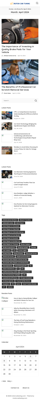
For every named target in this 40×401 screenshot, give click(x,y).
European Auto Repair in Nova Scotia (15, 259)
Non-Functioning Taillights (11, 275)
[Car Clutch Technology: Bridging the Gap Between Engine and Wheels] (7, 126)
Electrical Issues (8, 256)
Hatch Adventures (9, 268)
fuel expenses (7, 265)
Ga (30, 265)
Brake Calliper (25, 244)
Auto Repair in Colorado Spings (13, 232)
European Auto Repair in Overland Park (16, 262)
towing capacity (8, 281)
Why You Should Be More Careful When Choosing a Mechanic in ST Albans (24, 310)
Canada (33, 247)
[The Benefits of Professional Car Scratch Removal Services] (20, 71)
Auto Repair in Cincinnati (11, 226)
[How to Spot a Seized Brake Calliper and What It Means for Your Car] (7, 301)
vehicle (10, 287)
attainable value (8, 223)
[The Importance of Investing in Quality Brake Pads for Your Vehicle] (20, 31)
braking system (23, 247)
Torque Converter (26, 278)
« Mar (4, 381)
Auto (5, 41)
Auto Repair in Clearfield (11, 229)
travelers (6, 284)
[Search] (37, 3)
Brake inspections (9, 247)
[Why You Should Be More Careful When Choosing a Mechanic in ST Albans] (7, 312)
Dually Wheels (18, 253)
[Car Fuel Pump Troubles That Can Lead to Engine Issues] (7, 185)
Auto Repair (20, 223)
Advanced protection (10, 220)
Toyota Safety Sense (23, 281)
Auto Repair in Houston (10, 238)
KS (22, 268)
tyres (18, 284)
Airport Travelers (25, 220)
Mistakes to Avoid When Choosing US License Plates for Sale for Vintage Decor (26, 149)
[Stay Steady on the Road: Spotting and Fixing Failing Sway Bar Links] (7, 333)
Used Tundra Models (30, 284)
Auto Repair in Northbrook (11, 241)
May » (9, 381)
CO (14, 250)
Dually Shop (7, 253)
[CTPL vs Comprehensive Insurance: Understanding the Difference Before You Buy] (7, 115)
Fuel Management (21, 265)
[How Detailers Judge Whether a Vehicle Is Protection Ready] (7, 196)
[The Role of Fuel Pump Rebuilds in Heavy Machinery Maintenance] (7, 323)
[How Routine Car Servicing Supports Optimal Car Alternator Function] (7, 206)
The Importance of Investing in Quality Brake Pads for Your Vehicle (18, 49)
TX (13, 284)
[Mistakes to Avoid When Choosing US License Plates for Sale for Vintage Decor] (7, 150)
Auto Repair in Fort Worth (11, 235)
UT (4, 287)
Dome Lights (22, 250)
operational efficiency (10, 278)
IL (18, 268)
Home (11, 9)
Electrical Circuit (31, 253)
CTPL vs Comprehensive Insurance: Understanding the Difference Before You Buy (26, 114)
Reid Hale (7, 93)
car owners (6, 250)
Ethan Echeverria (10, 55)
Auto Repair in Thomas (10, 244)
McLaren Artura (25, 272)
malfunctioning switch (10, 272)
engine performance (23, 256)
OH (24, 275)
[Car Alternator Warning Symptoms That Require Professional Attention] (7, 174)
